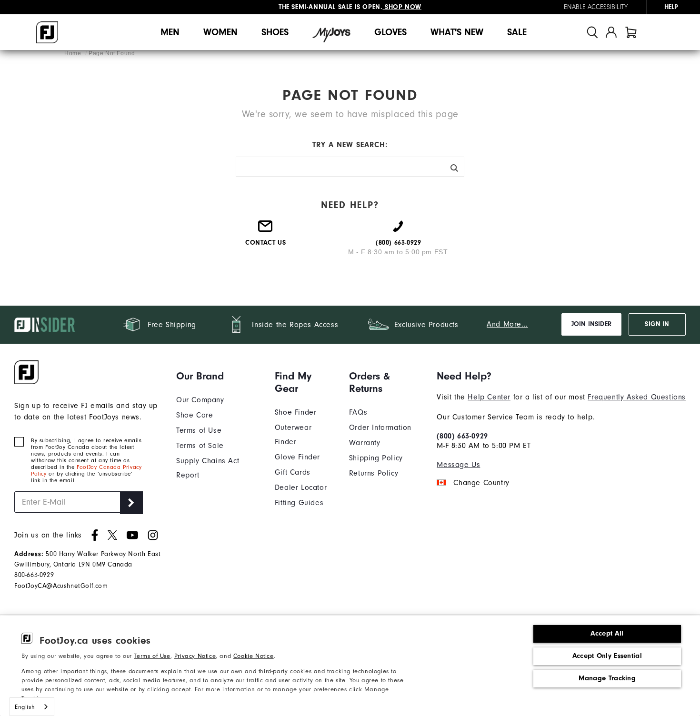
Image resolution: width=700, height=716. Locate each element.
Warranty (364, 442)
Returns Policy (373, 473)
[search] (592, 32)
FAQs (358, 412)
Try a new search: (350, 144)
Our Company (200, 400)
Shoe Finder (296, 412)
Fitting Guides (299, 502)
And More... (507, 324)
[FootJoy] (47, 32)
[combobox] (32, 706)
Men (170, 32)
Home (73, 53)
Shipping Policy (376, 458)
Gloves (390, 32)
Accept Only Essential (607, 656)
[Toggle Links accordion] (218, 376)
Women (220, 32)
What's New (456, 32)
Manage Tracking (607, 678)
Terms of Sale (200, 445)
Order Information (380, 427)
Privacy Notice (195, 655)
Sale (517, 32)
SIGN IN (657, 324)
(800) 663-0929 (462, 436)
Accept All (606, 633)
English (25, 706)
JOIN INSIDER (591, 324)
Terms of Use (152, 655)
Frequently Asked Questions (637, 397)
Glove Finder (297, 457)
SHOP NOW (402, 6)
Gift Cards (292, 472)
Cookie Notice (253, 655)
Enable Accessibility (596, 7)
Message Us (458, 464)
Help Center (489, 397)
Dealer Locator (301, 487)
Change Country (481, 482)
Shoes (275, 32)
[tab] (630, 32)
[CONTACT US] (266, 230)
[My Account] (611, 32)
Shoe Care (194, 415)
